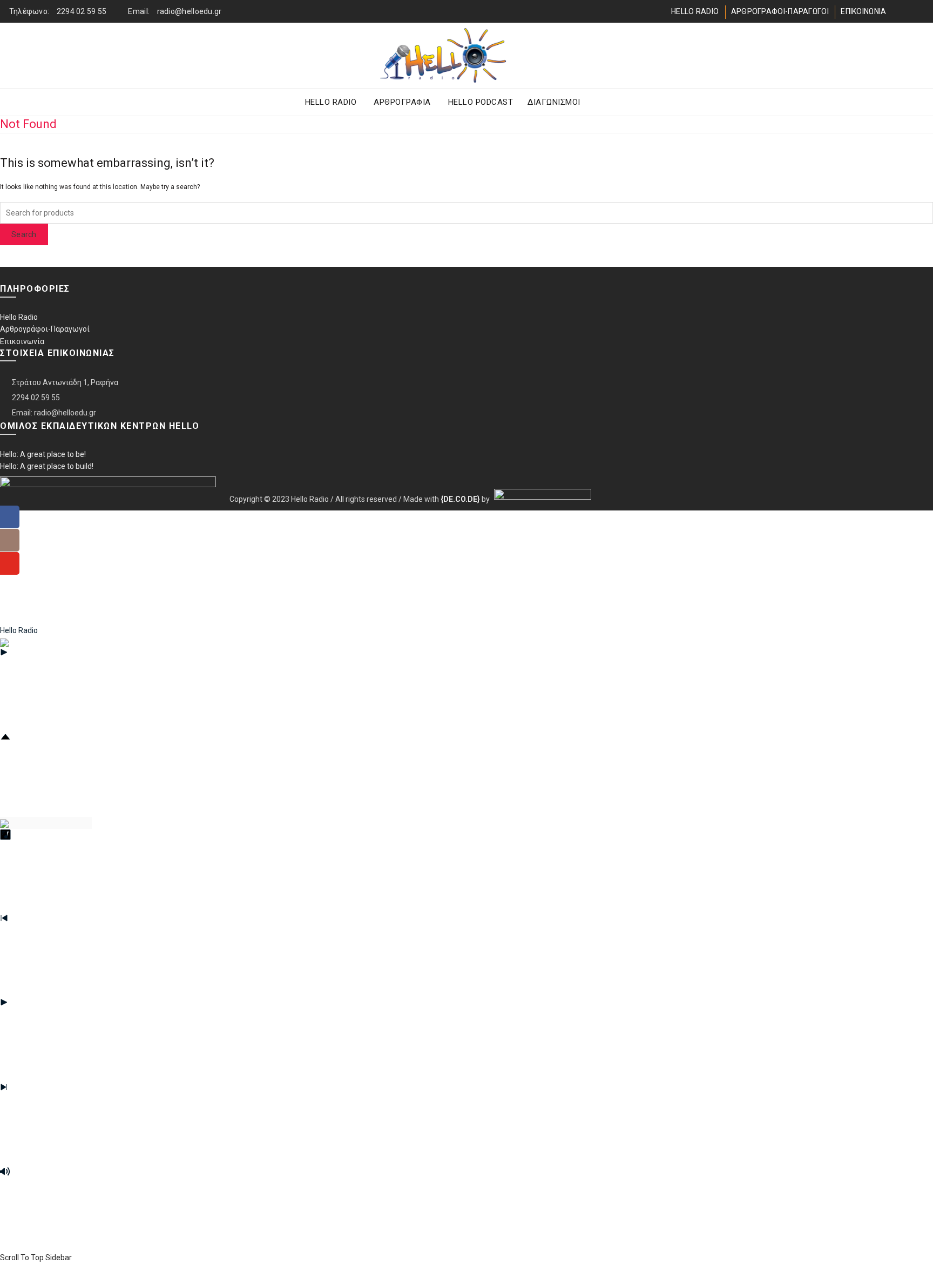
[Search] (878, 56)
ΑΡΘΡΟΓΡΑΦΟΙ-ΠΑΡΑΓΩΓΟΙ (780, 11)
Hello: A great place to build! (46, 466)
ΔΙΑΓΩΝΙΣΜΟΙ (554, 102)
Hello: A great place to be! (43, 454)
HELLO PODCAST (480, 102)
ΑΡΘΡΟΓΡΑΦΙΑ (402, 102)
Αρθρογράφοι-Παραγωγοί (45, 329)
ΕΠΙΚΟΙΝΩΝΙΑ (863, 11)
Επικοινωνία (22, 341)
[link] (460, 498)
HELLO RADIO (695, 11)
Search (24, 234)
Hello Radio (19, 317)
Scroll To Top (22, 1257)
